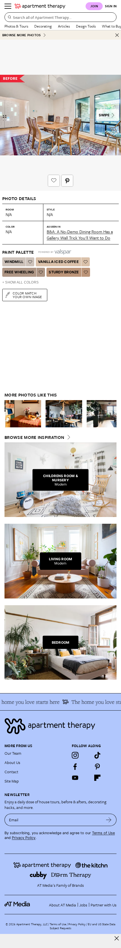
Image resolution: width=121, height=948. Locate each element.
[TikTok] (97, 755)
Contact (11, 772)
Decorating (43, 26)
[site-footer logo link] (17, 905)
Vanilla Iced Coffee (58, 262)
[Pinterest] (97, 766)
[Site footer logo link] (60, 726)
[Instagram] (75, 755)
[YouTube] (75, 777)
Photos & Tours (16, 26)
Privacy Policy (23, 838)
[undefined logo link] (40, 6)
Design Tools (86, 26)
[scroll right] (111, 414)
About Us (12, 762)
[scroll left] (9, 414)
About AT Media (62, 905)
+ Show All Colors (20, 282)
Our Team (13, 753)
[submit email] (108, 820)
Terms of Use (103, 833)
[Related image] (23, 414)
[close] (116, 938)
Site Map (12, 781)
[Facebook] (75, 766)
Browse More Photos (21, 35)
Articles (64, 26)
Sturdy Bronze (64, 272)
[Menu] (8, 6)
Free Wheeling (19, 272)
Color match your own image (27, 295)
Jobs (83, 905)
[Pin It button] (67, 180)
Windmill (14, 262)
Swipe (104, 115)
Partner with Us (103, 905)
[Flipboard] (97, 777)
